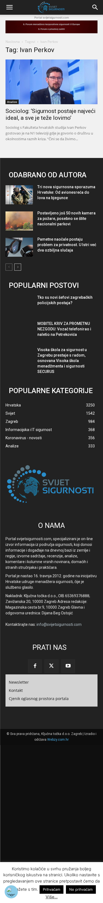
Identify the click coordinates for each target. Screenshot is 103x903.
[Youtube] (68, 666)
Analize (12, 102)
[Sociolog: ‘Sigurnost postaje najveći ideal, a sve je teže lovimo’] (51, 81)
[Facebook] (35, 666)
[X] (51, 666)
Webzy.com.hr (58, 739)
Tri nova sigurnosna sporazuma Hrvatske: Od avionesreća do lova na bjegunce (66, 192)
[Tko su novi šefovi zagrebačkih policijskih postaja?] (19, 305)
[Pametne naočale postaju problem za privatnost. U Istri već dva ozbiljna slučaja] (19, 247)
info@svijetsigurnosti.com (59, 624)
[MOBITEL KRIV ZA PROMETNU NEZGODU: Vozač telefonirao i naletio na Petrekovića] (19, 331)
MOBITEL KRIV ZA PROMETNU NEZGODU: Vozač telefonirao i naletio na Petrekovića (64, 329)
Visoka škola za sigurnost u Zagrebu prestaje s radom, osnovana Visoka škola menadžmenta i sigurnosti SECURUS (62, 361)
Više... (52, 896)
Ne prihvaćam (81, 889)
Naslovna (12, 41)
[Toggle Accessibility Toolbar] (11, 892)
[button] (9, 7)
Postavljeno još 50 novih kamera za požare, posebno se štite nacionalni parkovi (66, 218)
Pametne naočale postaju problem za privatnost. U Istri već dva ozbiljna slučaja (66, 244)
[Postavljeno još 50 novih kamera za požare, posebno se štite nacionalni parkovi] (19, 221)
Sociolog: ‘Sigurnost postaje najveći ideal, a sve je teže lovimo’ (50, 114)
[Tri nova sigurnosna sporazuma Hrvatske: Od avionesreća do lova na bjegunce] (19, 194)
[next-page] (17, 267)
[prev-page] (8, 267)
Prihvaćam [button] (51, 889)
